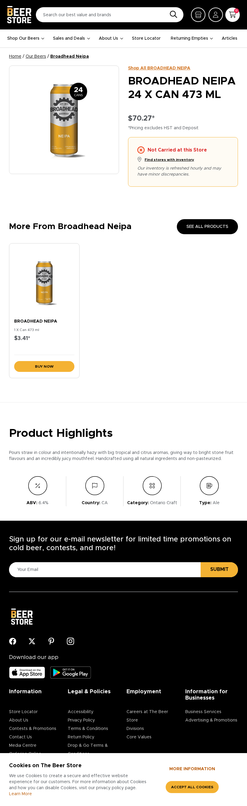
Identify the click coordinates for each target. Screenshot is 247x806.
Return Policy (81, 737)
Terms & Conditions (88, 729)
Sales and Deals (69, 38)
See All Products (207, 227)
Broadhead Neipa (69, 56)
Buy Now (44, 366)
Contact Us (20, 737)
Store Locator (146, 38)
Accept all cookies (192, 787)
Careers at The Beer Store (147, 716)
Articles (229, 38)
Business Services (203, 712)
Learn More (20, 794)
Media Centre (22, 745)
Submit (219, 569)
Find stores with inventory (169, 159)
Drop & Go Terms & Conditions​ (88, 749)
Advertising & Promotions (211, 720)
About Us (108, 38)
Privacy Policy (81, 720)
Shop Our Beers (23, 38)
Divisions (135, 729)
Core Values (139, 737)
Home (15, 56)
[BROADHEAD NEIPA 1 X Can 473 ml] (44, 280)
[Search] (172, 15)
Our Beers (36, 56)
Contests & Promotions (32, 729)
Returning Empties (189, 38)
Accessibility (80, 712)
